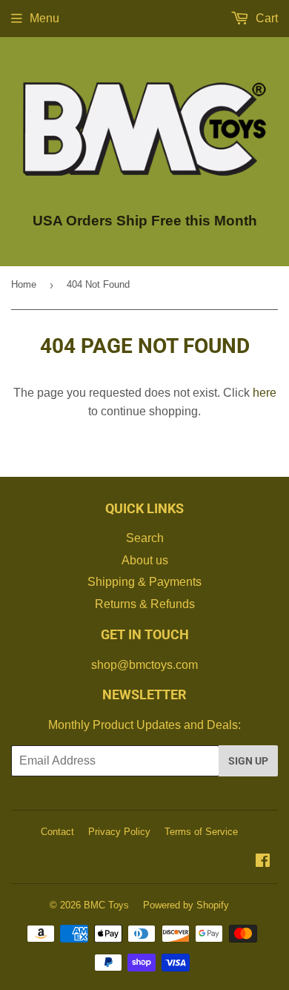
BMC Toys (106, 905)
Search (145, 538)
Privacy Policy (119, 831)
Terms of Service (201, 831)
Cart (265, 18)
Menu (44, 18)
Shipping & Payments (144, 581)
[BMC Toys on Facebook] (262, 862)
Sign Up (248, 761)
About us (145, 560)
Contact (57, 831)
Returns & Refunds (145, 604)
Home (23, 284)
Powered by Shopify (186, 905)
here (264, 392)
